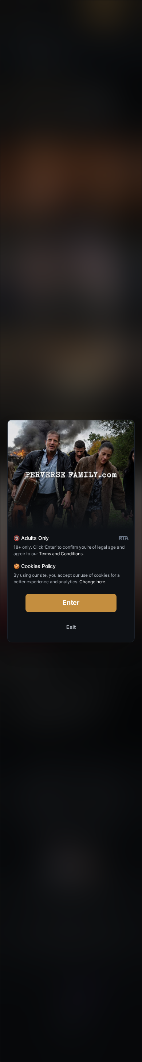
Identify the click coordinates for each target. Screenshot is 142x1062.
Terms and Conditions (61, 553)
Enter (71, 602)
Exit (71, 627)
